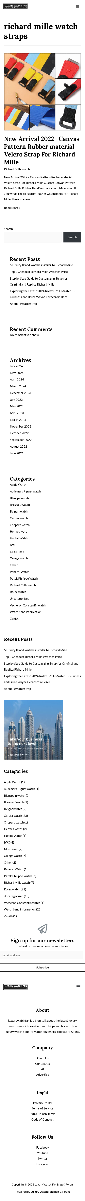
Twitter (42, 1158)
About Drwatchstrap (23, 303)
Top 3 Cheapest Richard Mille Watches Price (39, 271)
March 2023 (18, 419)
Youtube (42, 1153)
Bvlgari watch (19, 511)
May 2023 (17, 406)
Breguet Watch (20, 504)
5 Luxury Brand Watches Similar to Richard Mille (41, 265)
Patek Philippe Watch (24, 578)
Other (14, 565)
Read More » (12, 207)
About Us (43, 1058)
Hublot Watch (19, 538)
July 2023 (16, 399)
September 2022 (21, 439)
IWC (13, 545)
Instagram (42, 1164)
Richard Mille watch (17, 169)
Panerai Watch (19, 571)
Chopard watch (20, 525)
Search (8, 229)
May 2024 (17, 373)
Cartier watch (19, 518)
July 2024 (16, 366)
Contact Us (42, 1063)
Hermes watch (19, 531)
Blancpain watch (20, 498)
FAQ (42, 1069)
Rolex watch (18, 592)
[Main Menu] (78, 6)
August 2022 (18, 446)
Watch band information (26, 612)
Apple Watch (18, 484)
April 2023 (17, 413)
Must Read (17, 551)
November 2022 (20, 426)
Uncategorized (19, 598)
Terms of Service (42, 1108)
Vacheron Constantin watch (28, 605)
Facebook (42, 1147)
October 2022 (19, 433)
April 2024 (17, 379)
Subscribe (42, 967)
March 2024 (18, 386)
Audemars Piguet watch (25, 491)
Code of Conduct (42, 1119)
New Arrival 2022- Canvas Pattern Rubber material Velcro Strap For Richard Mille (41, 150)
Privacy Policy (42, 1102)
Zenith (14, 618)
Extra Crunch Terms (42, 1114)
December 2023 (20, 393)
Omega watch (19, 558)
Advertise (42, 1074)
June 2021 (17, 453)
